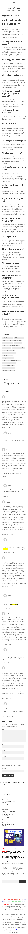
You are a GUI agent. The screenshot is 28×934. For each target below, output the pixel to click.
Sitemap (11, 784)
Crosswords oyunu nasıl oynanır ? (8, 811)
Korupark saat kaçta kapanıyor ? (8, 804)
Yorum (3, 729)
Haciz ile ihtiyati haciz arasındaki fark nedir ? (10, 808)
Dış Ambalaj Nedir (7, 379)
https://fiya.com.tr (4, 784)
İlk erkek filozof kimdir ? (6, 794)
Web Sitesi (4, 756)
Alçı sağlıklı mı (5, 345)
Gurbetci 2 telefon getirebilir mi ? (8, 824)
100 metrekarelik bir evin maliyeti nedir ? (9, 817)
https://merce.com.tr (19, 782)
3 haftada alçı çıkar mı (19, 337)
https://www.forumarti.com (7, 782)
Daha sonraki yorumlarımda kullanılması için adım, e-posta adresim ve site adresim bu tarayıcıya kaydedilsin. (13, 764)
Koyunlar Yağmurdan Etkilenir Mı (11, 384)
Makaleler (8, 334)
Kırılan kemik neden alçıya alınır (9, 370)
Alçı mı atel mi (5, 340)
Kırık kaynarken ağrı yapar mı (8, 358)
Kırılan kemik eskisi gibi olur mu (9, 368)
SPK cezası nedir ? (5, 821)
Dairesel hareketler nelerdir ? (7, 798)
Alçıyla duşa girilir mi (6, 347)
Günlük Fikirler (14, 8)
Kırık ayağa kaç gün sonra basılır (9, 353)
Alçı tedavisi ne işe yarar (14, 345)
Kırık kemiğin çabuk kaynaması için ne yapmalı (11, 360)
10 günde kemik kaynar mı (8, 337)
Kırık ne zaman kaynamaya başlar (9, 363)
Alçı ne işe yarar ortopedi (7, 342)
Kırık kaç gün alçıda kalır (7, 355)
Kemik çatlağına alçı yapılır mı (8, 350)
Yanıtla (9, 427)
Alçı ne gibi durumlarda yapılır (16, 340)
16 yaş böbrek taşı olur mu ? (7, 814)
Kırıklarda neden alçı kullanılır (8, 365)
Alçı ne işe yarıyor (17, 342)
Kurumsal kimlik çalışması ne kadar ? (9, 801)
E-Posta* (3, 750)
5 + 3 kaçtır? (4, 768)
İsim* (3, 744)
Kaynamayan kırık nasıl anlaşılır (18, 347)
